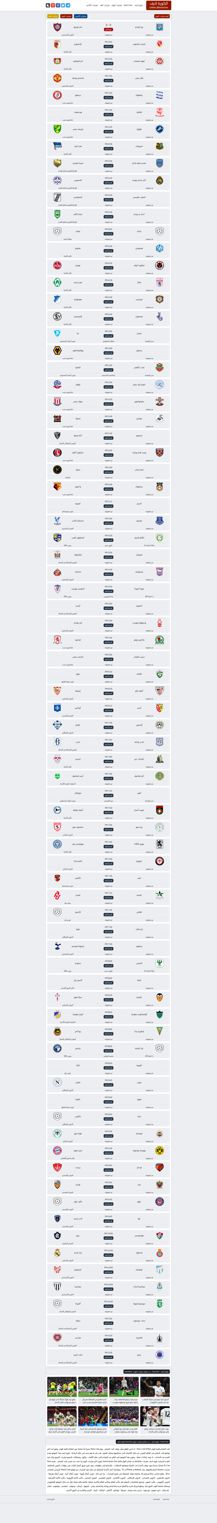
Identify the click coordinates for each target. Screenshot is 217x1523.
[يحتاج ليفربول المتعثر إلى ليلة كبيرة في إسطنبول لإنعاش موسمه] (93, 1416)
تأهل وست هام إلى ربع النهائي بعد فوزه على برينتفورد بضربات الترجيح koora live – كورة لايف (126, 1431)
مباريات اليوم (117, 5)
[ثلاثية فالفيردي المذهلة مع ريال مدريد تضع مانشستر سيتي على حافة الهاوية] (93, 1387)
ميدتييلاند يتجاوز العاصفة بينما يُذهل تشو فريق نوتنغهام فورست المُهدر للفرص (125, 1402)
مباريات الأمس (92, 5)
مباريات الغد (105, 5)
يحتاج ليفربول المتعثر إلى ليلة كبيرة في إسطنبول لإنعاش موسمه (93, 1430)
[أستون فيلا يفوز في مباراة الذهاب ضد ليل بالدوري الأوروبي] (155, 1387)
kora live (166, 1499)
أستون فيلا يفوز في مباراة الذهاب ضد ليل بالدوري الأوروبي (156, 1401)
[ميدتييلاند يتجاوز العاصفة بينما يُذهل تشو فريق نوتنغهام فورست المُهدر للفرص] (124, 1387)
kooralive (156, 1499)
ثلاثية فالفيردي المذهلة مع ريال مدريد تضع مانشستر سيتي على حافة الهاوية (94, 1402)
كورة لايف (138, 5)
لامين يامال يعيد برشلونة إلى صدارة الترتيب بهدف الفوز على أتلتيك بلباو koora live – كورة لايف (62, 1431)
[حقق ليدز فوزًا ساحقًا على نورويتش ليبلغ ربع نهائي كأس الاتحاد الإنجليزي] (62, 1387)
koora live (128, 5)
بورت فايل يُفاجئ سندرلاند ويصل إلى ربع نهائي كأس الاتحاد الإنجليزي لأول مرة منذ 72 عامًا (156, 1431)
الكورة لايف (51, 1499)
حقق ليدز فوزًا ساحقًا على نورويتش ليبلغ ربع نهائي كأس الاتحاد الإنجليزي (62, 1402)
